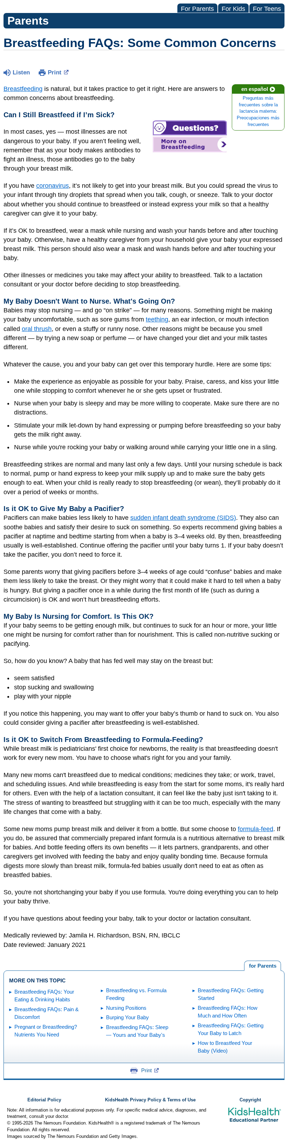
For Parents (197, 8)
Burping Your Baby (127, 1017)
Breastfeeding (23, 88)
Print (54, 72)
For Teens (267, 8)
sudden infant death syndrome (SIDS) (183, 517)
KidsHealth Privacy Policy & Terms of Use (150, 1100)
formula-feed (255, 829)
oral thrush (37, 328)
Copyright (250, 1100)
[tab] (262, 966)
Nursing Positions (126, 1008)
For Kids (233, 8)
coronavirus (52, 185)
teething (157, 319)
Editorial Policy (44, 1100)
